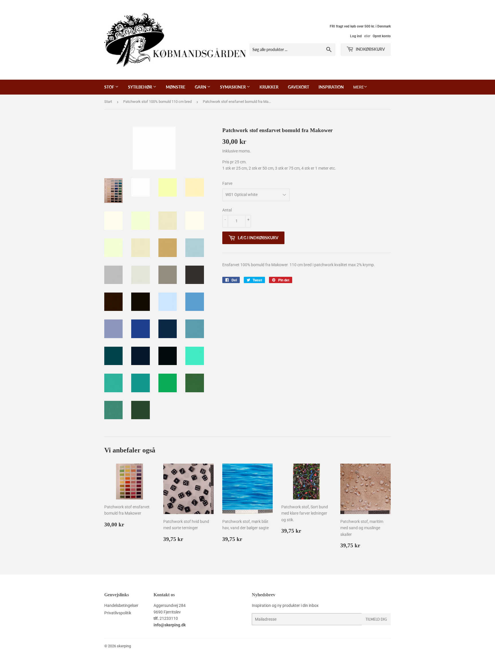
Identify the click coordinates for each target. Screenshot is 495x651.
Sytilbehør (140, 87)
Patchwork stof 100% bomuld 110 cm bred (157, 101)
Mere (358, 87)
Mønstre (175, 87)
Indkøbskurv (370, 49)
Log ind (356, 36)
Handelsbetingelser (121, 605)
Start (108, 101)
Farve (227, 183)
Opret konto (382, 36)
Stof (109, 87)
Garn (201, 87)
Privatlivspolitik (117, 613)
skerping (124, 646)
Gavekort (298, 87)
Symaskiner (233, 87)
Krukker (269, 87)
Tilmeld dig (376, 619)
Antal (227, 210)
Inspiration (331, 87)
